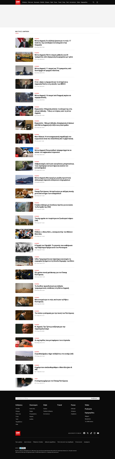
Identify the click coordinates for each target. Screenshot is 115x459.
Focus (55, 2)
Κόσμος (47, 2)
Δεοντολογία (27, 442)
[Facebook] (84, 433)
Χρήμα (31, 411)
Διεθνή (31, 419)
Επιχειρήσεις (33, 414)
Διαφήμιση (87, 442)
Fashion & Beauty (48, 411)
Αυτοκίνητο (73, 2)
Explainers (73, 414)
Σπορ (63, 2)
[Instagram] (95, 433)
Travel (59, 2)
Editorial (73, 408)
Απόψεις (73, 411)
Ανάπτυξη (32, 408)
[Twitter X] (88, 433)
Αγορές (31, 416)
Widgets (87, 416)
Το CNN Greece (89, 421)
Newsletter (88, 419)
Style (51, 2)
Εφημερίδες (84, 2)
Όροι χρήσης (19, 442)
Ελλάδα (42, 2)
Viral (17, 424)
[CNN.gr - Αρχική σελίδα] (17, 433)
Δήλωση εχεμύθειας (50, 442)
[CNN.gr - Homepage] (17, 2)
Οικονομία (36, 2)
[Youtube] (98, 433)
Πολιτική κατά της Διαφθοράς (65, 442)
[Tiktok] (91, 433)
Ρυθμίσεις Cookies (38, 442)
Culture (45, 408)
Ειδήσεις (24, 2)
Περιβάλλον (19, 421)
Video (78, 2)
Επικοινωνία (78, 442)
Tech (67, 2)
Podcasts (88, 409)
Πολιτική (30, 2)
